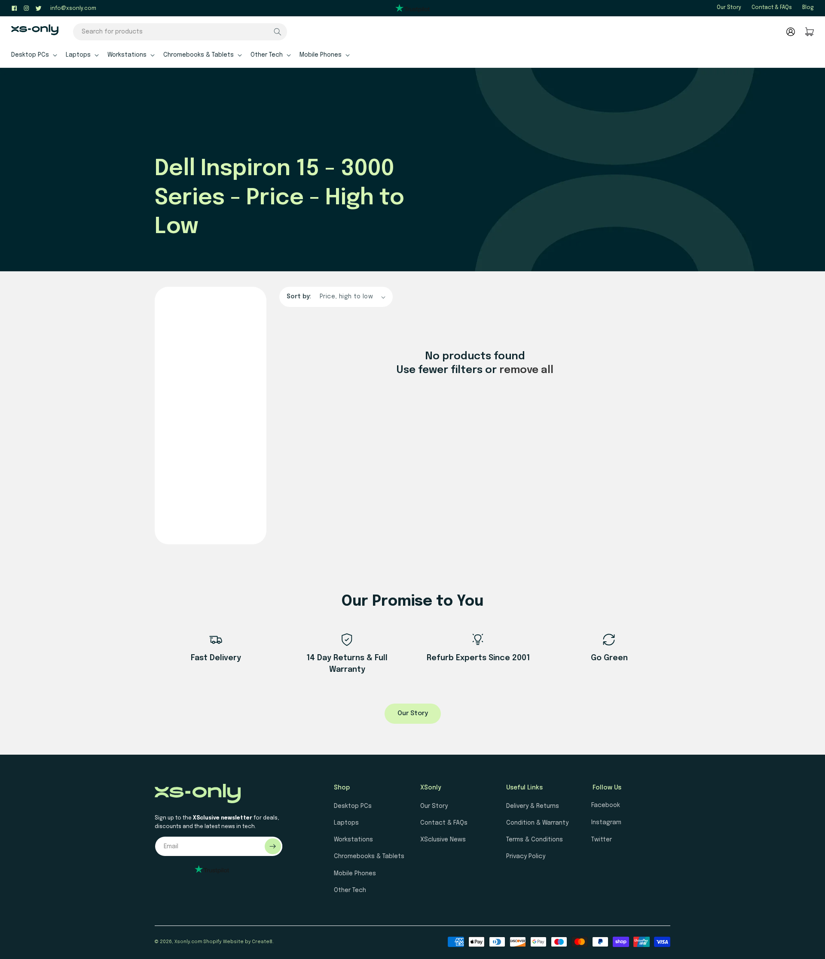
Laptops (346, 823)
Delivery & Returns (532, 806)
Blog (808, 7)
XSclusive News (443, 840)
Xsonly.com (188, 941)
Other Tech (350, 890)
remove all (526, 370)
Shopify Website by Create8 (238, 941)
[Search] (277, 31)
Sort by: (299, 297)
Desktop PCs (353, 806)
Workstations (353, 840)
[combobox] (180, 31)
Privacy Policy (525, 856)
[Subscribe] (272, 846)
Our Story (729, 7)
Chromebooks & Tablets (369, 856)
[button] (33, 55)
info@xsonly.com (73, 8)
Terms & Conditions (534, 840)
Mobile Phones (355, 874)
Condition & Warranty (537, 823)
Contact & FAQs (772, 7)
